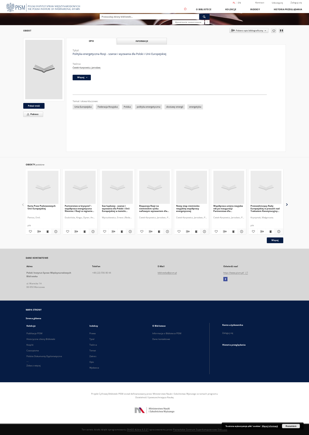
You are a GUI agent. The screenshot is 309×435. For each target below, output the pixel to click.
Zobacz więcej (33, 365)
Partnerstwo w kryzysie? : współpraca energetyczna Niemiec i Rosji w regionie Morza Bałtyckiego (78, 208)
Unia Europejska (83, 106)
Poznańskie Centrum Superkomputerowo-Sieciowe (200, 429)
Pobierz (34, 114)
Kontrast (259, 2)
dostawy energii (174, 106)
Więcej (275, 240)
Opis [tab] (91, 41)
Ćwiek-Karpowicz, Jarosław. (87, 67)
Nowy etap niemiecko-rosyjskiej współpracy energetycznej (188, 208)
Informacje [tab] (142, 41)
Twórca (93, 344)
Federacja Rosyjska (108, 106)
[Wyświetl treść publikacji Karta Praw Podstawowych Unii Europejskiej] (47, 231)
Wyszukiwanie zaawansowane (188, 22)
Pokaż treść (34, 105)
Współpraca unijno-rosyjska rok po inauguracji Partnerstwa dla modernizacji (228, 208)
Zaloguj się (296, 2)
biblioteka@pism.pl (167, 272)
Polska (127, 106)
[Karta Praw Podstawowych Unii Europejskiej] (43, 187)
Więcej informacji (270, 426)
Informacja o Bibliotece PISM (166, 333)
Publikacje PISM (34, 333)
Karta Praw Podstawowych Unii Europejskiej (42, 207)
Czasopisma (32, 350)
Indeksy (255, 9)
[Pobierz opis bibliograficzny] (38, 231)
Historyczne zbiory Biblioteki (40, 339)
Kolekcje (230, 9)
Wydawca (94, 367)
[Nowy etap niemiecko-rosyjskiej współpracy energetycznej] (191, 187)
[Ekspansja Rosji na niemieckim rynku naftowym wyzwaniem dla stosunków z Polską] (154, 187)
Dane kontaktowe (161, 339)
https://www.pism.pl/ (234, 272)
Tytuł (91, 339)
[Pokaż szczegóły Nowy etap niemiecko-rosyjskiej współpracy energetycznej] (204, 231)
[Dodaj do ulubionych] (273, 30)
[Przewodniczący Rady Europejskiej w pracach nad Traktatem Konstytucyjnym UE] (266, 187)
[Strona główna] (185, 9)
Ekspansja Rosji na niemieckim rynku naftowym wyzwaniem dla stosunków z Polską (153, 208)
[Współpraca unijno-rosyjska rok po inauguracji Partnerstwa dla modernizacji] (229, 187)
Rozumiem (291, 426)
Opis (91, 361)
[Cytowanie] (281, 30)
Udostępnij (277, 2)
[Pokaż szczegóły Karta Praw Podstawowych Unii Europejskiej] (55, 231)
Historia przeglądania (288, 9)
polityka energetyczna (148, 106)
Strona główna (33, 318)
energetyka (195, 106)
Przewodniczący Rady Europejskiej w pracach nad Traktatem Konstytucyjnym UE (265, 208)
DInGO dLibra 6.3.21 (138, 429)
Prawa (92, 333)
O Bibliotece (203, 9)
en (239, 3)
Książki (29, 344)
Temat (92, 350)
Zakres (92, 356)
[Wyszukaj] (204, 16)
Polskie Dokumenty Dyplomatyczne (44, 356)
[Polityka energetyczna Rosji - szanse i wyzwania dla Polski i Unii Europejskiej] (43, 69)
